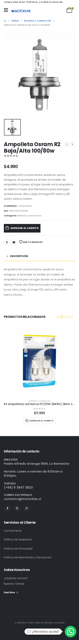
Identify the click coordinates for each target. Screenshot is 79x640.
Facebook (7, 242)
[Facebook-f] (7, 508)
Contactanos (13, 531)
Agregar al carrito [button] (41, 420)
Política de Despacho (18, 539)
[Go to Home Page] (5, 21)
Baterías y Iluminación (29, 215)
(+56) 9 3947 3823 (18, 487)
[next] (72, 144)
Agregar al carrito (24, 228)
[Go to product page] (39, 361)
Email (14, 242)
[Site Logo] (20, 11)
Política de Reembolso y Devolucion (28, 557)
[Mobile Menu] (6, 10)
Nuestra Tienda (14, 584)
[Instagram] (17, 508)
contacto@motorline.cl (22, 499)
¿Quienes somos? (16, 578)
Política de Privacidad (18, 549)
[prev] (66, 144)
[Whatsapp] (26, 508)
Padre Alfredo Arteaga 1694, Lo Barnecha (36, 463)
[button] (58, 317)
